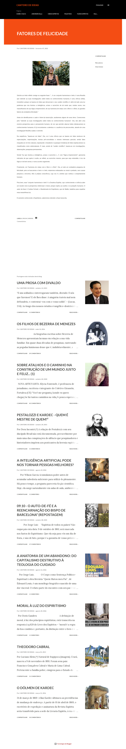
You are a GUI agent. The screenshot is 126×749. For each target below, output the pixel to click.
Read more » (74, 312)
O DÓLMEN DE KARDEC (35, 688)
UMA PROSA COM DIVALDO (39, 283)
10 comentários (35, 717)
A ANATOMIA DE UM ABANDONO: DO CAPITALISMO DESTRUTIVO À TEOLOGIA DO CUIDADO (46, 560)
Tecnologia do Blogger (64, 744)
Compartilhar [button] (100, 56)
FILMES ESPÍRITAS (82, 14)
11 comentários (35, 676)
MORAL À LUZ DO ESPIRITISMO (41, 606)
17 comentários (35, 544)
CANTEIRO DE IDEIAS (28, 5)
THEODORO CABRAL (33, 647)
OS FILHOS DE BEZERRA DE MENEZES (46, 324)
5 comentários (34, 312)
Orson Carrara (99, 67)
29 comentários (35, 353)
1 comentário (34, 494)
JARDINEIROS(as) (36, 14)
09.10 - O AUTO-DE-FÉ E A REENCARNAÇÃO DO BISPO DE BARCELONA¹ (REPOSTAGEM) (41, 510)
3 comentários (34, 449)
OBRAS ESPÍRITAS (53, 14)
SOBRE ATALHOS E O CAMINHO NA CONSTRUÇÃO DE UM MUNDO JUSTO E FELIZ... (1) (46, 369)
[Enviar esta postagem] (36, 218)
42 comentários (35, 403)
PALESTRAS (68, 14)
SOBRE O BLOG (21, 14)
